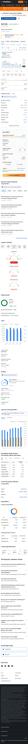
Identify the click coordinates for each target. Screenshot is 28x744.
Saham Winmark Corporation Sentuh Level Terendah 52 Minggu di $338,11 (12, 197)
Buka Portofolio (4, 678)
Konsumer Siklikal (23, 491)
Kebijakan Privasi (4, 731)
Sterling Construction (6, 550)
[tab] (8, 247)
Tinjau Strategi (7, 37)
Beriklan (16, 675)
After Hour (4, 31)
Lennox (14, 550)
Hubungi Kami (18, 678)
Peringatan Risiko (4, 735)
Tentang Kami (18, 672)
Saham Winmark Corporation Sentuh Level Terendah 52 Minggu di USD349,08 (12, 222)
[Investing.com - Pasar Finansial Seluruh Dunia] (7, 2)
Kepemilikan (12, 44)
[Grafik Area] (4, 48)
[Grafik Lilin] (2, 48)
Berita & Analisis (15, 41)
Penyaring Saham (10, 5)
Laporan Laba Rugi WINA (9, 409)
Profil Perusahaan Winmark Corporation (9, 483)
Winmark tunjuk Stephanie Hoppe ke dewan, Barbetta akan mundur (12, 231)
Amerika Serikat (23, 497)
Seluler (2, 675)
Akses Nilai (23, 80)
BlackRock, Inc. (4, 538)
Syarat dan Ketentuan (5, 727)
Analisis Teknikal (6, 242)
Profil (8, 44)
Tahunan (3, 417)
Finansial (23, 41)
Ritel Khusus (24, 489)
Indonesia (18, 5)
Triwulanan (9, 417)
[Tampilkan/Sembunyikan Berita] (9, 48)
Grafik (7, 41)
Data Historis (18, 44)
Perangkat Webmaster (6, 680)
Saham (3, 5)
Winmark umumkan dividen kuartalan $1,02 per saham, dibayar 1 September (13, 214)
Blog (2, 672)
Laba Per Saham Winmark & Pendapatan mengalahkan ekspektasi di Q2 (11, 205)
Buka (14, 476)
